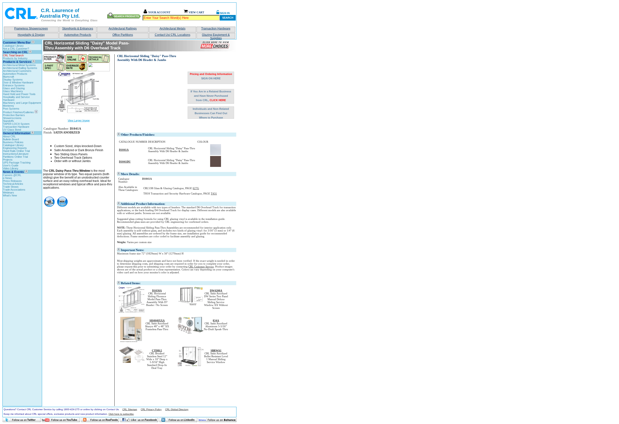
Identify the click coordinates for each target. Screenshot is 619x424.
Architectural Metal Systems (19, 65)
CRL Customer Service (201, 266)
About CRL (9, 136)
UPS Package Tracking (16, 162)
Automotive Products (77, 35)
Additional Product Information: (143, 204)
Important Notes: (132, 250)
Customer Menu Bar (17, 42)
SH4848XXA (157, 320)
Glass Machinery (13, 91)
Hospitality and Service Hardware (16, 98)
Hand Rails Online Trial (16, 150)
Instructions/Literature (16, 153)
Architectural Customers (17, 70)
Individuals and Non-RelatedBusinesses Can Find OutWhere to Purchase (211, 113)
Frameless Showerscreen (31, 28)
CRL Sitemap (129, 409)
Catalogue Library (13, 45)
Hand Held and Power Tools (19, 94)
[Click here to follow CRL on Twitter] (21, 420)
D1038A (157, 290)
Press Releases (12, 180)
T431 (214, 193)
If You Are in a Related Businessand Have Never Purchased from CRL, (211, 96)
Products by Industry (15, 58)
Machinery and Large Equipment (22, 102)
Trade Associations (14, 189)
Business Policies (13, 142)
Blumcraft (8, 76)
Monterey (8, 105)
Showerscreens (12, 118)
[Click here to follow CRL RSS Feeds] (99, 420)
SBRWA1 (216, 350)
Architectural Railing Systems (20, 68)
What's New (10, 195)
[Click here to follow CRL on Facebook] (139, 420)
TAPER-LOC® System (16, 123)
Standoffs (8, 120)
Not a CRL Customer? (16, 48)
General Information (16, 133)
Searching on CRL (15, 52)
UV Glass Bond (12, 129)
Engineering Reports (15, 148)
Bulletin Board (11, 139)
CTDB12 (157, 350)
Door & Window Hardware (18, 82)
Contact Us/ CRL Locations (172, 35)
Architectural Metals (172, 28)
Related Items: (130, 283)
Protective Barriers (14, 115)
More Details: (130, 174)
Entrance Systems (14, 85)
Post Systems (11, 108)
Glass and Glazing (14, 88)
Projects (8, 159)
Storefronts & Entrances (77, 28)
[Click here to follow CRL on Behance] (217, 420)
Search (227, 17)
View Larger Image (79, 120)
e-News (7, 178)
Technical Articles (13, 183)
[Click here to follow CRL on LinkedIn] (178, 420)
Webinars (8, 192)
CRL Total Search (13, 55)
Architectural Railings (123, 28)
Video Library (10, 168)
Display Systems (13, 79)
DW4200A (216, 290)
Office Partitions (122, 35)
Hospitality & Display (31, 35)
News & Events (13, 172)
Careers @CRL (12, 175)
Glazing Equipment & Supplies (216, 36)
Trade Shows (11, 186)
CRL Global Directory (176, 409)
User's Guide (10, 165)
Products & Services (17, 62)
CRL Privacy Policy (151, 409)
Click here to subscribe (121, 414)
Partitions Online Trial (15, 156)
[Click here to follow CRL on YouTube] (60, 420)
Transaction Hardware (215, 28)
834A (216, 320)
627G (196, 188)
